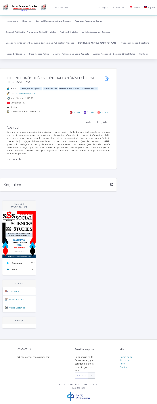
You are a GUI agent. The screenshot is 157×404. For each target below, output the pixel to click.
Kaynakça (12, 184)
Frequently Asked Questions (135, 43)
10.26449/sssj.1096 (25, 93)
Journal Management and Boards (53, 21)
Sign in (104, 7)
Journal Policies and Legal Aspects (71, 54)
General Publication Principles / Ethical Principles (31, 32)
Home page (12, 21)
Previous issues (16, 299)
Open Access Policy (39, 54)
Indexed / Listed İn (15, 54)
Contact (143, 54)
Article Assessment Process (96, 32)
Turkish (136, 7)
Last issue (14, 291)
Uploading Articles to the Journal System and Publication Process (40, 43)
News (123, 363)
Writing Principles (69, 32)
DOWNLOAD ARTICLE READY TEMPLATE (97, 43)
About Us (26, 21)
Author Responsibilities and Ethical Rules (114, 54)
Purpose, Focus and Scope (88, 21)
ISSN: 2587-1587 (62, 7)
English (151, 7)
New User (120, 7)
